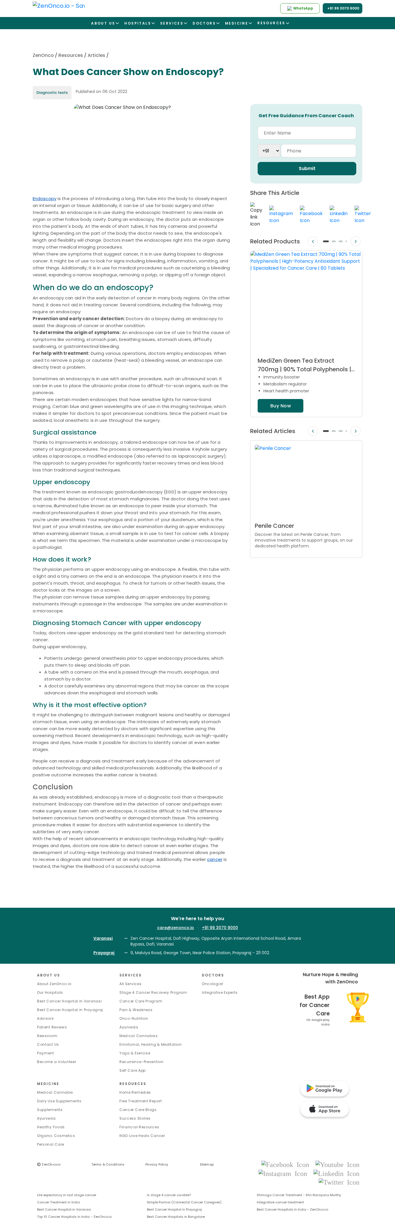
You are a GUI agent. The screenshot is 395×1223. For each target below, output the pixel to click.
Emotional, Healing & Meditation (150, 1044)
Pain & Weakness (136, 1009)
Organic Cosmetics (56, 1135)
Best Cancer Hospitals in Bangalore (176, 1216)
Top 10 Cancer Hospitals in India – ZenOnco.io (74, 1216)
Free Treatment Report (140, 1101)
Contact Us (48, 1044)
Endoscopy (44, 198)
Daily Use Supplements (59, 1101)
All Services (130, 983)
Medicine (48, 1083)
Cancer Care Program (140, 1001)
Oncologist (212, 983)
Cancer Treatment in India (58, 1202)
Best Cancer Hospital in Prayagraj (70, 1009)
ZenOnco (43, 55)
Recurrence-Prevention (141, 1061)
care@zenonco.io (175, 928)
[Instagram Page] (285, 1173)
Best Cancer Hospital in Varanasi (69, 1001)
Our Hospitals (50, 992)
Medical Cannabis (55, 1092)
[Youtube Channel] (337, 1164)
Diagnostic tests (52, 92)
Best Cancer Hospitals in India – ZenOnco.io (292, 1209)
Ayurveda (128, 1027)
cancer (214, 859)
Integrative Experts (219, 992)
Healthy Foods (51, 1127)
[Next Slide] (355, 241)
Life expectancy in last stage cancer (66, 1195)
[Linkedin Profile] (336, 1173)
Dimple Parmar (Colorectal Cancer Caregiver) (184, 1202)
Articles (96, 55)
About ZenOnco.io (54, 983)
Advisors (45, 1018)
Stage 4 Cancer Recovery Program (153, 992)
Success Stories (135, 1118)
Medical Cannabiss (138, 1035)
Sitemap (207, 1164)
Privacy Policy (156, 1164)
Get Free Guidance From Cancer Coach (306, 115)
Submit (307, 168)
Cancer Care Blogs (138, 1109)
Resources (70, 55)
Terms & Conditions (108, 1164)
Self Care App (132, 1070)
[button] (326, 241)
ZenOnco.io (49, 1164)
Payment (45, 1053)
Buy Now (280, 405)
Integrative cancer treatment (280, 1202)
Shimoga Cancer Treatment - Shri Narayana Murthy (299, 1195)
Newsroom (47, 1035)
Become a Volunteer (56, 1061)
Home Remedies (135, 1092)
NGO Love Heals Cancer (142, 1135)
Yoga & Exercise (134, 1053)
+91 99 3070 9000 (220, 928)
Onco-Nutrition (133, 1018)
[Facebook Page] (287, 1164)
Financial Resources (139, 1127)
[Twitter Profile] (339, 1181)
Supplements (50, 1109)
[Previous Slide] (313, 241)
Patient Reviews (52, 1027)
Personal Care (50, 1144)
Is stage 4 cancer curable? (169, 1195)
